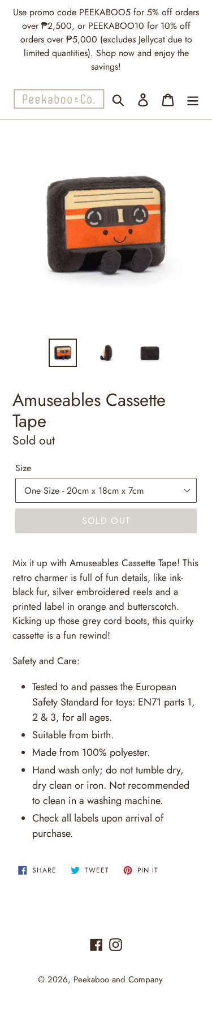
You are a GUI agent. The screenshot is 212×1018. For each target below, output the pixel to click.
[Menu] (192, 98)
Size (23, 467)
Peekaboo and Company (118, 979)
